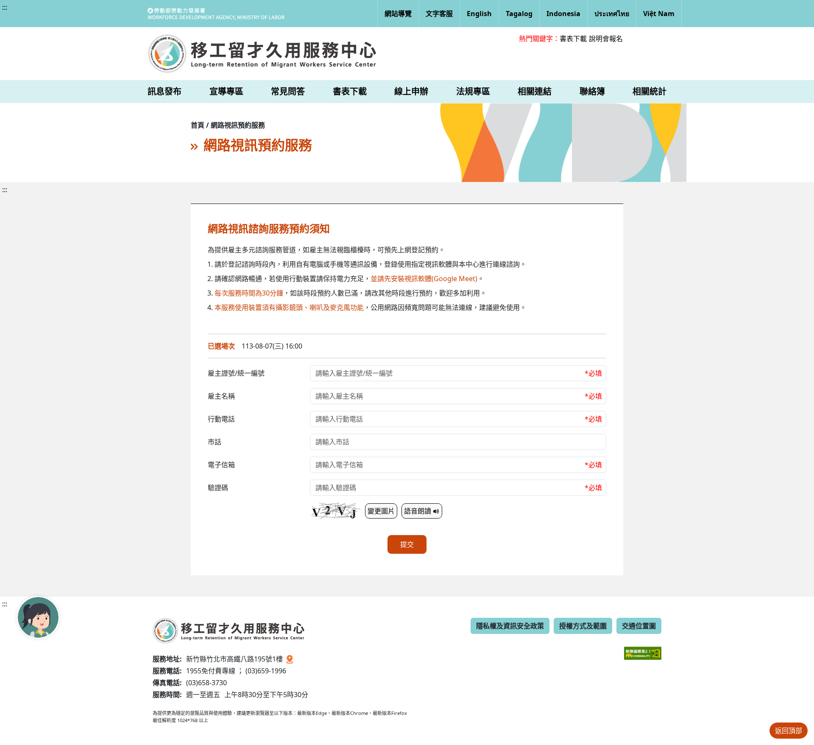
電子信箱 (221, 464)
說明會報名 (606, 38)
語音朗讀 (418, 511)
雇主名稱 (221, 396)
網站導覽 (398, 13)
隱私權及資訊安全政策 (510, 626)
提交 (407, 544)
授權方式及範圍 (583, 626)
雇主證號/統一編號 (236, 373)
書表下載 (573, 38)
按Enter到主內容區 (77, 14)
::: (4, 7)
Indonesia (563, 13)
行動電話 (221, 419)
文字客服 (439, 13)
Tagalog (519, 13)
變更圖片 (381, 511)
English (479, 13)
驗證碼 (218, 487)
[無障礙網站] (642, 647)
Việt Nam (659, 13)
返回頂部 (788, 730)
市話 (214, 441)
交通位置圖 (639, 626)
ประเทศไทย (611, 13)
